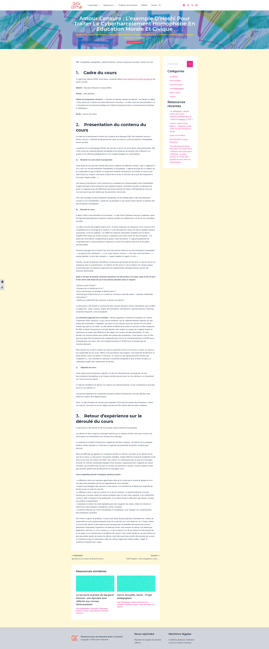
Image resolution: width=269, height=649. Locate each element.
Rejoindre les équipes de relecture (147, 640)
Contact (154, 5)
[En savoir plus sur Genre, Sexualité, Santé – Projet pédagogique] (136, 583)
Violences (140, 38)
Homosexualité (148, 34)
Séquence (129, 38)
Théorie (172, 97)
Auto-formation (175, 81)
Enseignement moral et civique (124, 34)
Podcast (189, 34)
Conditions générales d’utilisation (181, 640)
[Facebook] (184, 5)
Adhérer (144, 5)
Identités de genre (131, 604)
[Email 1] (196, 5)
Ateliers (134, 602)
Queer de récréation (177, 135)
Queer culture (175, 93)
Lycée (181, 34)
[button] (160, 5)
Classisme (94, 608)
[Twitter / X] (192, 5)
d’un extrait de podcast (143, 79)
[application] (99, 5)
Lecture (85, 611)
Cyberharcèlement (98, 34)
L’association (93, 5)
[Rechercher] (190, 64)
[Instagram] (188, 5)
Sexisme (105, 611)
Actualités (173, 77)
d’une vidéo (127, 79)
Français (79, 611)
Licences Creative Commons (180, 643)
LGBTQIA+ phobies (167, 34)
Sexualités (148, 604)
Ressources (108, 5)
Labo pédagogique (134, 42)
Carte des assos (176, 85)
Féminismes (103, 608)
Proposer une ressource (128, 5)
